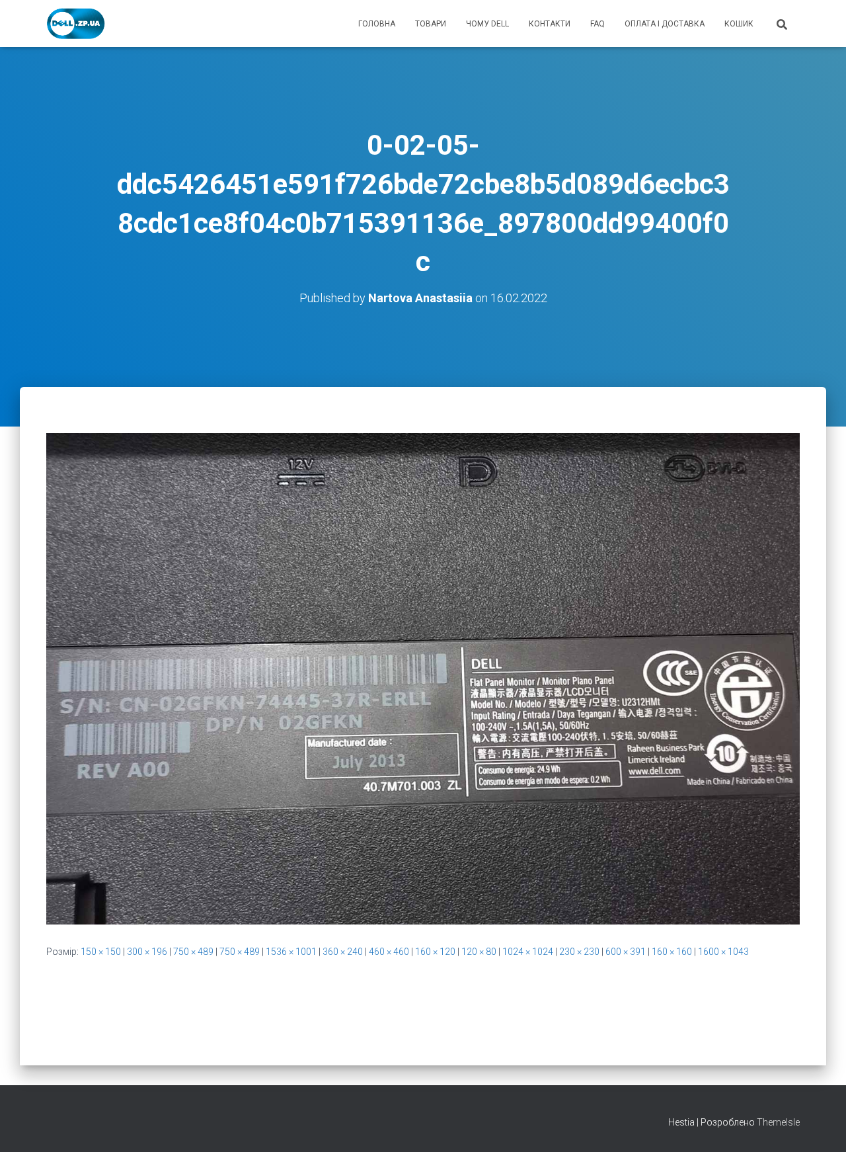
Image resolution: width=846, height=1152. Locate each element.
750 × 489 (193, 951)
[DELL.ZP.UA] (76, 23)
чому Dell (487, 23)
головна (376, 23)
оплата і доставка (665, 23)
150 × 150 (101, 951)
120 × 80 (478, 951)
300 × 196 (147, 951)
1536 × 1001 (291, 951)
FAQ (597, 23)
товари (430, 23)
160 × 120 (435, 951)
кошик (738, 23)
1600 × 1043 (723, 951)
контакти (549, 23)
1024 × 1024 (527, 951)
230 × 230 (579, 951)
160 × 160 (672, 951)
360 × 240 (343, 951)
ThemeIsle (778, 1122)
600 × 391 (625, 951)
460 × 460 (389, 951)
